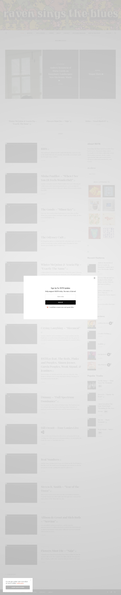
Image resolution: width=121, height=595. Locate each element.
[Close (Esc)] (94, 279)
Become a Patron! (70, 291)
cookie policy (20, 583)
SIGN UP (60, 302)
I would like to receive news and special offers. (61, 307)
